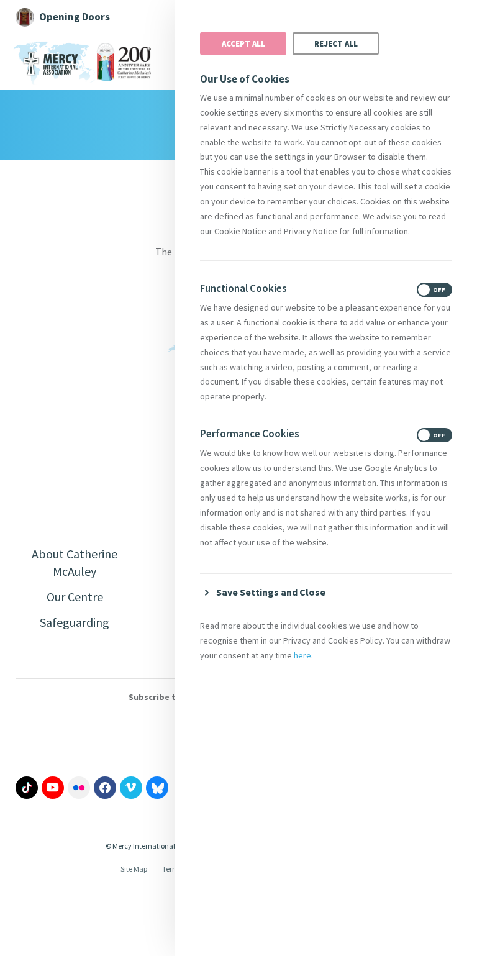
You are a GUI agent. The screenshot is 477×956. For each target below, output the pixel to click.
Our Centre (75, 596)
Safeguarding (74, 622)
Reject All (336, 43)
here (302, 655)
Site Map (133, 868)
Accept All (243, 43)
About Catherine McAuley (74, 562)
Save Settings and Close (270, 592)
